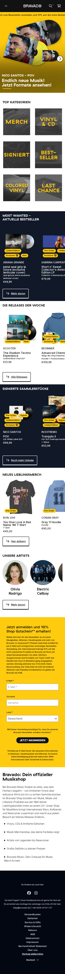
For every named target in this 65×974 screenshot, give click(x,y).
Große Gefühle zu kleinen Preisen (26, 848)
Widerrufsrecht (32, 926)
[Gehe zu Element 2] (16, 88)
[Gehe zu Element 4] (36, 88)
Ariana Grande (13, 262)
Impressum (32, 942)
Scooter (9, 348)
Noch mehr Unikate (22, 460)
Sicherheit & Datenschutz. (42, 759)
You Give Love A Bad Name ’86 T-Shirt (17, 523)
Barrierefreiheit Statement (32, 946)
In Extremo (49, 431)
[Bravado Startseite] (32, 6)
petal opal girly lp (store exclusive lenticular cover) (14, 269)
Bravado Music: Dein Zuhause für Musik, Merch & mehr (28, 858)
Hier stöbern (18, 541)
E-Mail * (10, 681)
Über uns (33, 950)
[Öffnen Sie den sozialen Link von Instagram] (35, 893)
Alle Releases (19, 376)
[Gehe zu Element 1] (7, 88)
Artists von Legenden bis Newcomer (28, 840)
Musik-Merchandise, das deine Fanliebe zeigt (33, 832)
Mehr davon (18, 293)
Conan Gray (50, 517)
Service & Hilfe (33, 922)
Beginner (47, 348)
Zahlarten (32, 918)
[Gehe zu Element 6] (55, 88)
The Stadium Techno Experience (17, 354)
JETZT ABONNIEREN (32, 740)
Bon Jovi (9, 517)
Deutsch (30, 960)
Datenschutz (32, 938)
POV (6, 436)
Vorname (10, 696)
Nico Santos (12, 431)
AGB (32, 934)
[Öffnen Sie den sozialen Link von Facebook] (29, 893)
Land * (9, 712)
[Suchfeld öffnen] (50, 6)
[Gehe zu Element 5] (45, 88)
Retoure (32, 930)
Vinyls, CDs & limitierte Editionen (25, 823)
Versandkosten (32, 914)
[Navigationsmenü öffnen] (6, 6)
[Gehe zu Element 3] (26, 88)
